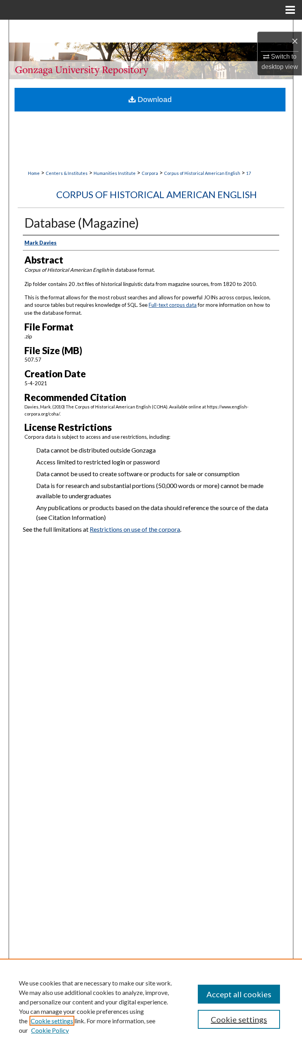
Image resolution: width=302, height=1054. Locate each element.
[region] (151, 1006)
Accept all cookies (238, 994)
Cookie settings (52, 1020)
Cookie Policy (50, 1030)
